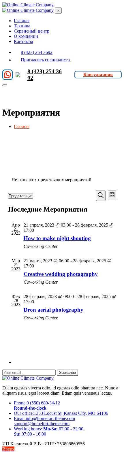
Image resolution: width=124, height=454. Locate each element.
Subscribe (67, 372)
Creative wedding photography (61, 274)
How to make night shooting (57, 238)
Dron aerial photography (53, 310)
